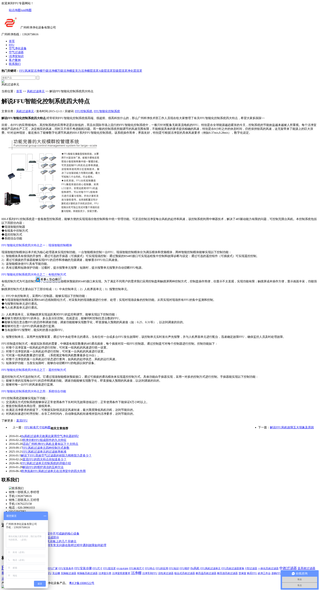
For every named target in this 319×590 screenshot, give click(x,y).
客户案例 (15, 60)
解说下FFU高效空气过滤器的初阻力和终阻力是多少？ (56, 455)
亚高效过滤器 (306, 568)
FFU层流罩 (109, 568)
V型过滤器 (251, 568)
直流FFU (22, 420)
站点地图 (15, 10)
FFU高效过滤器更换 (232, 568)
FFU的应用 (162, 568)
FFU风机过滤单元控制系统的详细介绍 (46, 463)
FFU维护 (185, 568)
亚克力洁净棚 (81, 70)
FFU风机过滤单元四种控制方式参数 (46, 447)
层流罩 (94, 70)
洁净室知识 (16, 56)
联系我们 (15, 63)
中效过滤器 (288, 568)
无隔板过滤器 (68, 573)
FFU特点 (150, 568)
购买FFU (252, 573)
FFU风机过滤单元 (210, 568)
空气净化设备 (18, 48)
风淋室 (29, 70)
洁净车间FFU (149, 573)
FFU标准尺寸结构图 (37, 427)
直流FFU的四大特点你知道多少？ (44, 459)
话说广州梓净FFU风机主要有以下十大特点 (50, 443)
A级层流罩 (106, 70)
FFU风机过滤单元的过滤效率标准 (44, 451)
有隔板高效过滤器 (87, 573)
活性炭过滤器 (166, 573)
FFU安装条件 (66, 568)
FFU (11, 44)
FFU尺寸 (97, 568)
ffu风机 (195, 568)
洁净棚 (38, 70)
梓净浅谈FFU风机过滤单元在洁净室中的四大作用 (53, 471)
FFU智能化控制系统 (107, 111)
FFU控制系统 (83, 111)
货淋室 (242, 573)
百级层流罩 (120, 70)
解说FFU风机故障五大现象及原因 (292, 427)
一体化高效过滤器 (268, 568)
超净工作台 (264, 573)
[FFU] (10, 27)
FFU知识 (174, 568)
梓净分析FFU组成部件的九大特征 (44, 440)
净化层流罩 (134, 70)
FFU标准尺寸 (136, 568)
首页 (12, 41)
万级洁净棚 (64, 70)
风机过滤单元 (36, 91)
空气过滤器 (16, 52)
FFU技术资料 (122, 569)
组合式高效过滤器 (184, 573)
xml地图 (26, 10)
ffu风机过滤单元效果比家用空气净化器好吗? (50, 436)
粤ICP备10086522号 (81, 583)
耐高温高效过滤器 (206, 573)
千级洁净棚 (49, 70)
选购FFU (276, 573)
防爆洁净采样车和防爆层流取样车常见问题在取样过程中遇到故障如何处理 (57, 545)
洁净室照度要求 (121, 573)
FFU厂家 (53, 568)
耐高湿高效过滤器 (227, 573)
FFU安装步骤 (83, 568)
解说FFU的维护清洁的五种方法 (43, 467)
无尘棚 (56, 573)
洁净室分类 (104, 573)
